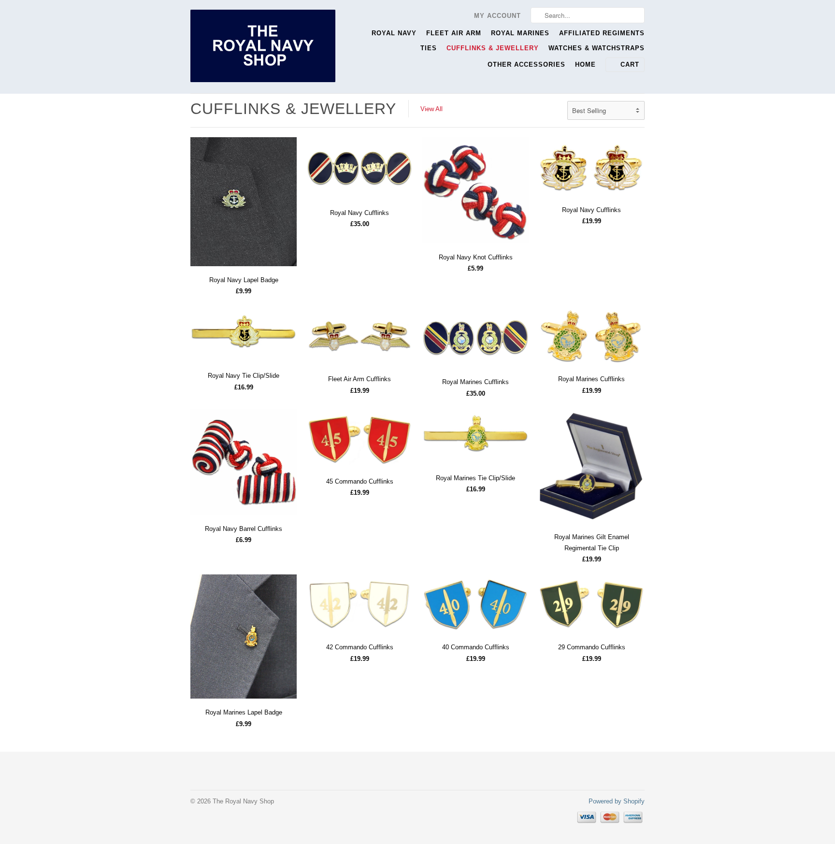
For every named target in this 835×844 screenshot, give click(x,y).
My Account (497, 15)
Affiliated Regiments (602, 33)
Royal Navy (394, 33)
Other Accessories (526, 64)
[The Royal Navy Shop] (262, 46)
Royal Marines (520, 33)
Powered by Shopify (617, 801)
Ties (428, 48)
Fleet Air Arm (453, 33)
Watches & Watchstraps (596, 48)
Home (585, 64)
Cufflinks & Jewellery (492, 48)
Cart (629, 64)
